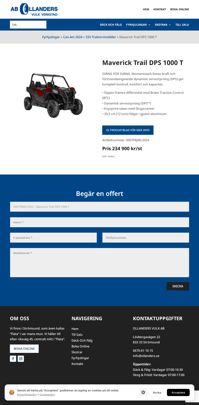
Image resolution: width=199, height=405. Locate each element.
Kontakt (159, 9)
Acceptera (178, 392)
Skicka (177, 286)
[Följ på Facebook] (13, 359)
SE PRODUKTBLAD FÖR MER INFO (128, 130)
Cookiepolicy (47, 394)
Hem (146, 9)
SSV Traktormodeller (101, 37)
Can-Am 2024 (72, 37)
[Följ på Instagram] (21, 359)
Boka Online (179, 9)
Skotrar (161, 24)
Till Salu (182, 24)
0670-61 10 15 (143, 350)
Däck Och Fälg (111, 24)
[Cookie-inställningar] (143, 392)
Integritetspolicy (27, 394)
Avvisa (157, 392)
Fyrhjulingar (136, 24)
